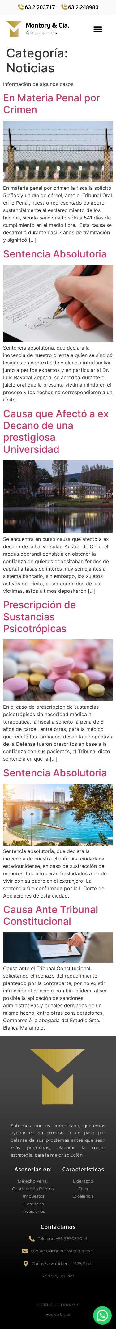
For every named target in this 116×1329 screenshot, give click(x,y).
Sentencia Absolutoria (55, 254)
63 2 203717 (40, 7)
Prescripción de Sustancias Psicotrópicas (39, 617)
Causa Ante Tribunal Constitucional (50, 915)
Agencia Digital (58, 1314)
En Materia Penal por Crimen (51, 104)
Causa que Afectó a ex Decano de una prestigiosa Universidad (56, 431)
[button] (98, 29)
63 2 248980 (83, 7)
